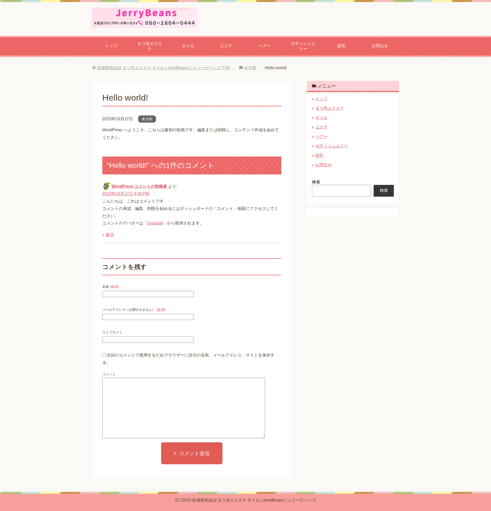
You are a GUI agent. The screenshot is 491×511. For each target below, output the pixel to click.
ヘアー (265, 46)
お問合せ (380, 46)
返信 (110, 234)
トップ (111, 46)
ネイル (188, 46)
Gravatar (155, 223)
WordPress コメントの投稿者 (139, 186)
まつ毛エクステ (149, 46)
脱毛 (341, 46)
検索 (316, 182)
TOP (163, 68)
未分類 (147, 119)
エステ (226, 46)
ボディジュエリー (303, 46)
